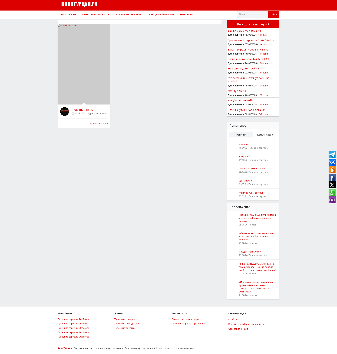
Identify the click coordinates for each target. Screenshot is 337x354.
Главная (69, 14)
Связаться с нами (238, 328)
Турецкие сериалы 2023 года (74, 336)
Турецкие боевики (124, 327)
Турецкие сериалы (96, 14)
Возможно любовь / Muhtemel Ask (249, 59)
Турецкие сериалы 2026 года (74, 323)
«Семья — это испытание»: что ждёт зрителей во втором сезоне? (256, 236)
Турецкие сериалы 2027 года (74, 319)
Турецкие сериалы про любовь (188, 323)
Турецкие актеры (128, 14)
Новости (186, 14)
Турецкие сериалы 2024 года (74, 332)
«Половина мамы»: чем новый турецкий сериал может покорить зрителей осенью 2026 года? (256, 287)
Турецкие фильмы (160, 14)
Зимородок (245, 144)
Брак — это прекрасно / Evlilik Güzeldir (251, 40)
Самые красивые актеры (185, 319)
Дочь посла (245, 180)
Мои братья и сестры (251, 192)
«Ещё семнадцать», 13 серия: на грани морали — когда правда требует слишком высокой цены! (257, 267)
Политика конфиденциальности (246, 324)
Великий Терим (82, 110)
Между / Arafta (237, 91)
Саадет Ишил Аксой (250, 251)
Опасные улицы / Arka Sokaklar (246, 110)
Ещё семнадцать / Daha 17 (244, 68)
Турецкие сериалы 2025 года (74, 327)
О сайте (232, 319)
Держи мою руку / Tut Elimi (244, 30)
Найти (273, 14)
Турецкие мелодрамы (126, 323)
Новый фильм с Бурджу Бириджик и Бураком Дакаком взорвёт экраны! (257, 218)
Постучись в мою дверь (252, 168)
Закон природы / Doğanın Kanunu (248, 49)
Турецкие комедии (125, 319)
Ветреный (244, 156)
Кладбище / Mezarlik (240, 100)
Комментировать (99, 123)
